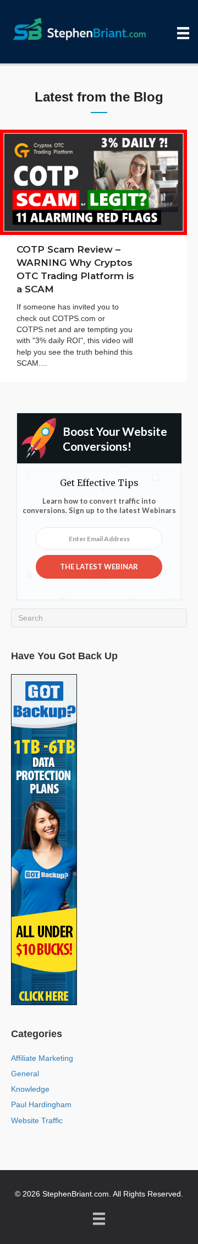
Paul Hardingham (41, 1104)
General (25, 1073)
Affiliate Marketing (42, 1058)
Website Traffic (37, 1120)
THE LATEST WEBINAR (99, 566)
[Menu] (183, 33)
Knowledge (30, 1089)
